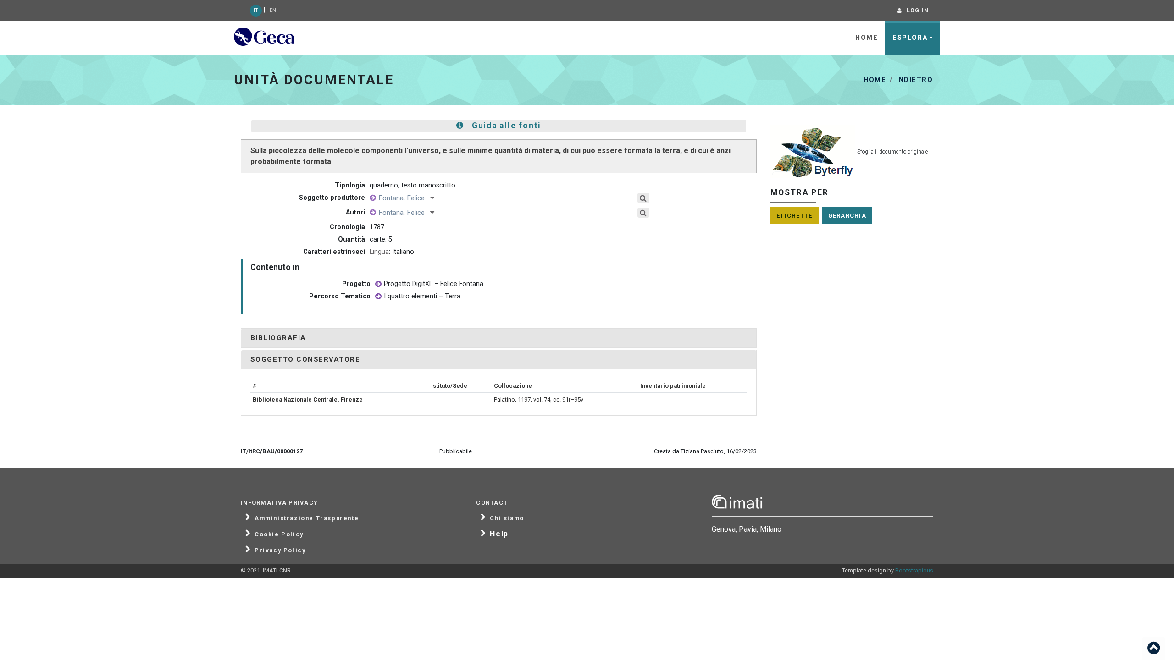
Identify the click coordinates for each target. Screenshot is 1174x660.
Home (866, 38)
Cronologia (347, 227)
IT (256, 10)
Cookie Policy (279, 534)
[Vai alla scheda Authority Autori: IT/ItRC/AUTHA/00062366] (373, 198)
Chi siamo (507, 518)
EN (273, 10)
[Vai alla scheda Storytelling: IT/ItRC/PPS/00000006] (378, 297)
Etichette (794, 215)
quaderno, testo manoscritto (412, 185)
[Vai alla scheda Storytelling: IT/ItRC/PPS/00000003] (378, 284)
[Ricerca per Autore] (643, 198)
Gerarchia (847, 215)
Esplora (909, 38)
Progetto (356, 284)
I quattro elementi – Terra (422, 296)
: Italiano (392, 252)
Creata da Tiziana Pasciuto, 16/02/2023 (705, 451)
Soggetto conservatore (305, 359)
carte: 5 (381, 239)
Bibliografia (278, 337)
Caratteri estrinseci (334, 252)
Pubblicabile (455, 451)
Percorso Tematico (340, 296)
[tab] (498, 338)
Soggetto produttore (332, 198)
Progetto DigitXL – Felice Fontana (433, 284)
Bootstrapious (914, 570)
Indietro (914, 80)
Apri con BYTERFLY (851, 147)
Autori (355, 212)
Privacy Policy (280, 550)
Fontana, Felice (404, 198)
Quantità (351, 239)
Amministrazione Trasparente (307, 518)
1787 (377, 227)
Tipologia (350, 185)
